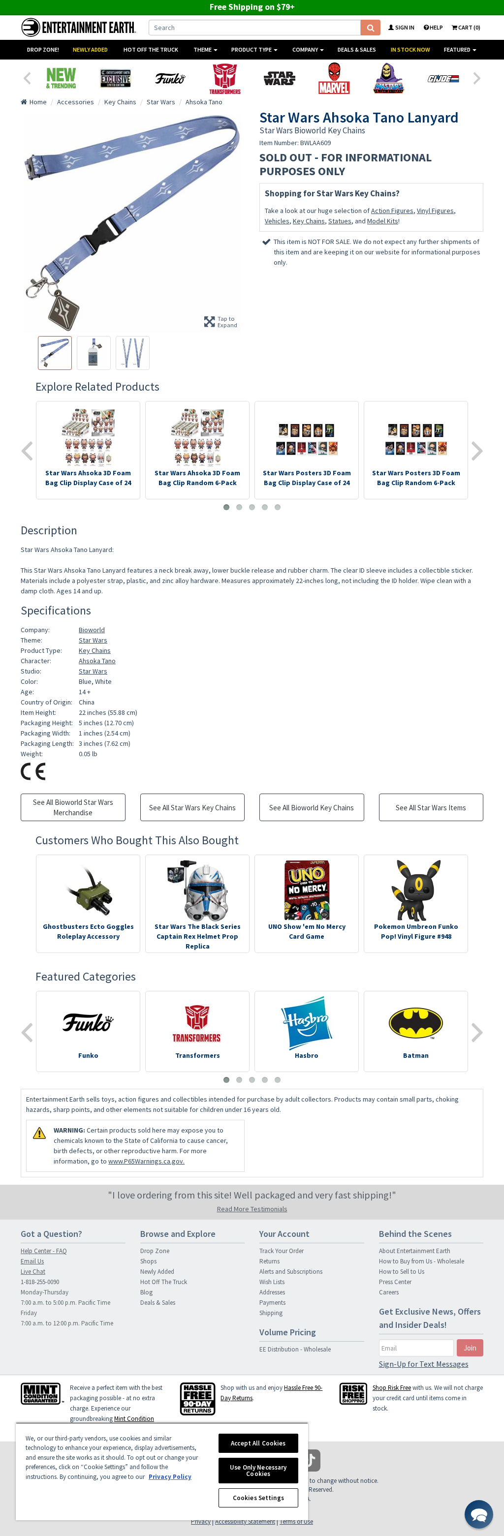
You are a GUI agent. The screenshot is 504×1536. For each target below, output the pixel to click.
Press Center (395, 1282)
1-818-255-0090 (40, 1282)
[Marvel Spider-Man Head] (334, 78)
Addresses (272, 1292)
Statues (339, 220)
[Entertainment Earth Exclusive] (115, 78)
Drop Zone (154, 1251)
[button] (479, 1514)
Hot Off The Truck (151, 49)
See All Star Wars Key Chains (192, 807)
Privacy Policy (170, 1477)
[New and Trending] (61, 78)
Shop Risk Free (392, 1387)
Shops (148, 1261)
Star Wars (93, 640)
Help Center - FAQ (44, 1251)
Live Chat (33, 1271)
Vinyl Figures (435, 210)
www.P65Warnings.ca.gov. (146, 1161)
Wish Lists (271, 1282)
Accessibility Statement (245, 1521)
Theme (203, 49)
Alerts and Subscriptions (290, 1271)
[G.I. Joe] (443, 78)
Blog (146, 1292)
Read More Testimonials (252, 1208)
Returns (269, 1261)
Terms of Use (296, 1521)
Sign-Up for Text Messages (424, 1364)
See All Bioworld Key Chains (311, 807)
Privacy (201, 1521)
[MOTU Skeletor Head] (388, 78)
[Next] (477, 77)
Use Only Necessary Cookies (258, 1470)
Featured (458, 49)
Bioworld (92, 629)
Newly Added (90, 49)
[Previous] (26, 77)
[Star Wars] (279, 78)
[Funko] (170, 78)
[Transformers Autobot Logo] (225, 78)
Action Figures (392, 210)
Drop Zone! (43, 49)
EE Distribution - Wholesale (295, 1349)
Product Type (252, 49)
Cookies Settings (258, 1498)
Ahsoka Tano (97, 660)
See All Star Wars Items (431, 807)
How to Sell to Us (401, 1271)
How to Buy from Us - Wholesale (421, 1261)
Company (305, 49)
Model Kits (382, 220)
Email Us (32, 1261)
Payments (272, 1302)
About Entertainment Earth (414, 1251)
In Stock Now (410, 49)
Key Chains (309, 220)
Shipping (271, 1313)
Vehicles (277, 220)
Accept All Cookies (258, 1443)
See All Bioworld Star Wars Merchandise (73, 807)
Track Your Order (281, 1251)
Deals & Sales (357, 49)
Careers (389, 1292)
